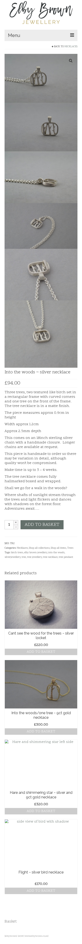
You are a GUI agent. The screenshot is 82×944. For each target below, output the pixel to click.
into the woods (56, 552)
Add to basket (42, 525)
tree (24, 557)
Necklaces (70, 46)
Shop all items (58, 548)
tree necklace (50, 557)
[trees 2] (41, 127)
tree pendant (66, 557)
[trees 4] (41, 334)
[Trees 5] (41, 225)
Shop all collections (39, 548)
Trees (70, 548)
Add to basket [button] (41, 651)
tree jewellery (34, 557)
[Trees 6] (41, 274)
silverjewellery (12, 557)
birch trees (17, 552)
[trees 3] (41, 177)
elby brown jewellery (35, 552)
